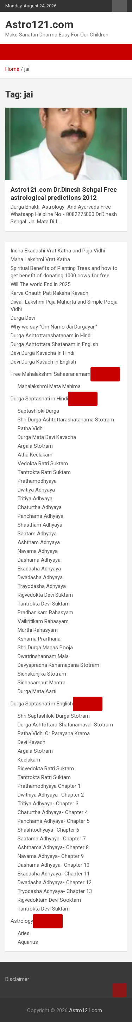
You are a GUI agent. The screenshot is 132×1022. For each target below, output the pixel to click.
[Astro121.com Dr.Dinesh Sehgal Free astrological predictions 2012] (66, 143)
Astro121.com (39, 24)
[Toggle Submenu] (105, 374)
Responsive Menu (119, 6)
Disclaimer (17, 979)
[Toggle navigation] (14, 52)
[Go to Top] (120, 990)
